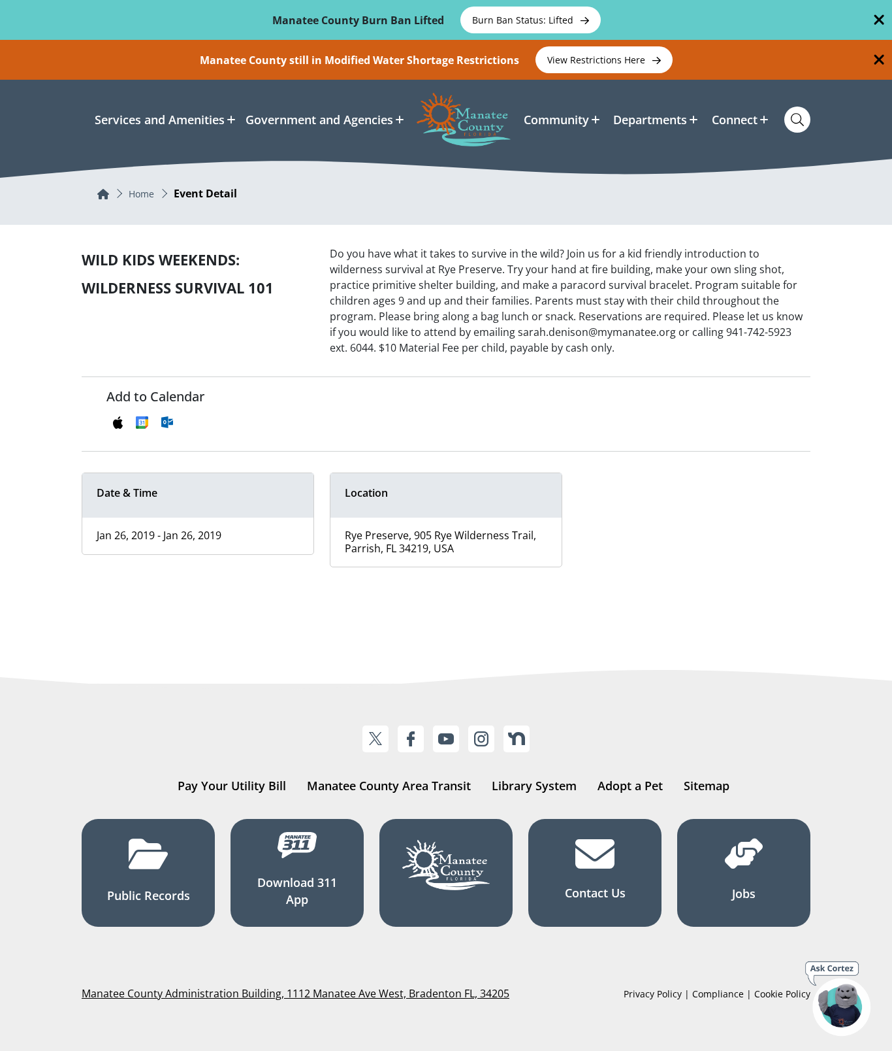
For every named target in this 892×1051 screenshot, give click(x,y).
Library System (534, 785)
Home (141, 194)
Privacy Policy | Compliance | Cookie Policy (717, 994)
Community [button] (556, 119)
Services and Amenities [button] (160, 119)
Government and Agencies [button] (319, 119)
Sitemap (706, 785)
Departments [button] (650, 119)
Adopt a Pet (630, 785)
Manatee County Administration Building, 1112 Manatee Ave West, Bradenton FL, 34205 (295, 993)
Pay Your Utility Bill (232, 785)
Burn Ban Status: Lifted (524, 20)
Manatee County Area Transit (389, 785)
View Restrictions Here (597, 60)
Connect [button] (734, 119)
